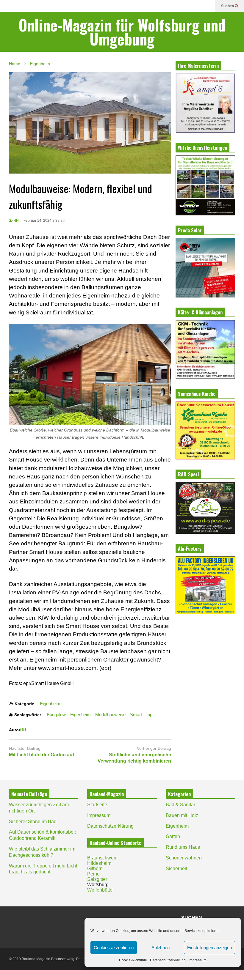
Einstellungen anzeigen (209, 947)
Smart (136, 714)
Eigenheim (50, 703)
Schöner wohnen (184, 857)
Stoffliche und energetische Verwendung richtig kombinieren (134, 757)
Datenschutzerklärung (168, 960)
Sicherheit (176, 868)
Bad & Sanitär (180, 804)
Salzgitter (97, 879)
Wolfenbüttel (100, 889)
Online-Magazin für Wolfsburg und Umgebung (122, 32)
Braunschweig (102, 857)
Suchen (228, 6)
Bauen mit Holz (182, 815)
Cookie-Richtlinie (133, 960)
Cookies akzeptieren (114, 947)
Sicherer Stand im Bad (33, 821)
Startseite (97, 804)
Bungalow (56, 714)
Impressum (198, 960)
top (149, 714)
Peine (93, 873)
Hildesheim (99, 863)
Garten (173, 836)
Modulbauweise (110, 714)
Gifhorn (95, 868)
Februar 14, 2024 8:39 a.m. (45, 220)
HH (15, 220)
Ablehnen (160, 947)
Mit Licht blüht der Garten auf (41, 754)
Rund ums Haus (183, 847)
